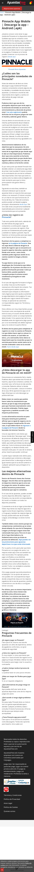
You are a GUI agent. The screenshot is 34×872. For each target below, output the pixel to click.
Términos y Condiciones (13, 795)
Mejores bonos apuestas (12, 8)
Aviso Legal (8, 803)
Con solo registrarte (14, 112)
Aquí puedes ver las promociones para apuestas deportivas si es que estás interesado (16, 542)
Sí (2, 870)
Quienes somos (9, 811)
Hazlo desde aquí (13, 347)
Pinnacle (6, 217)
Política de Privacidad (12, 799)
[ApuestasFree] (16, 3)
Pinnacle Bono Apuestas (17, 69)
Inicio (2, 12)
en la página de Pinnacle (18, 243)
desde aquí (12, 57)
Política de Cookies (11, 807)
